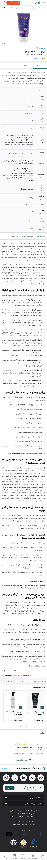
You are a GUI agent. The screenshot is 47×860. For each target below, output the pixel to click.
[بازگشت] (44, 2)
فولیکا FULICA (40, 48)
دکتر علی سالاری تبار (19, 675)
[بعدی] (21, 726)
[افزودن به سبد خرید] (42, 707)
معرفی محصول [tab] (40, 65)
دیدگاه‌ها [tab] (15, 236)
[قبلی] (26, 726)
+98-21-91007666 (23, 821)
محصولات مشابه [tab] (27, 236)
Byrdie (39, 666)
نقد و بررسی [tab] (41, 236)
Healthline (32, 666)
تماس (9, 788)
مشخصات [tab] (27, 65)
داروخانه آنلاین (40, 608)
